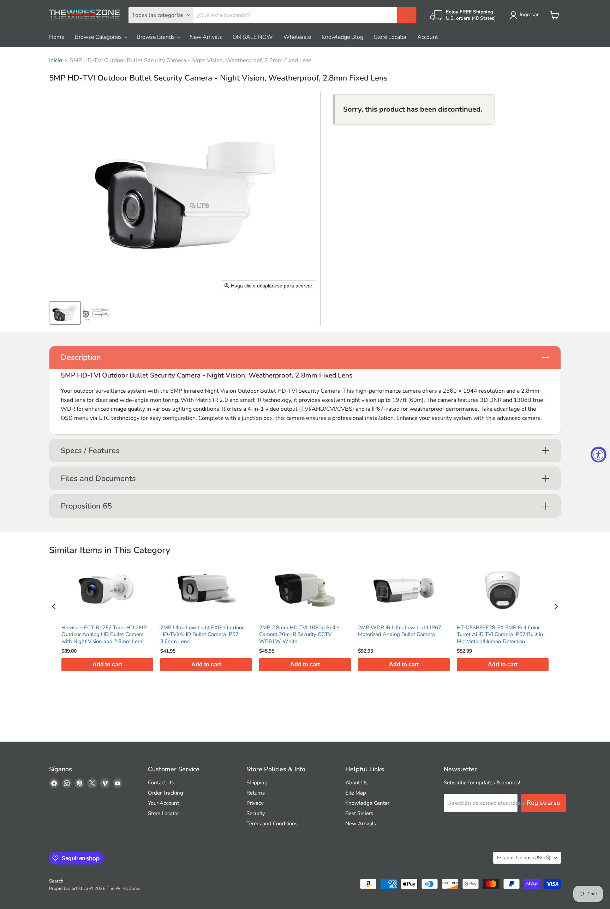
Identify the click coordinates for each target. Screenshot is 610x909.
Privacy (255, 803)
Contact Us (161, 782)
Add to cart (109, 664)
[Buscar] (406, 15)
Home (56, 37)
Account (427, 37)
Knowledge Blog (342, 37)
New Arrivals (206, 37)
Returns (255, 792)
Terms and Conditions (272, 823)
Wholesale (297, 37)
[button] (526, 15)
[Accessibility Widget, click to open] (598, 455)
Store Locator (390, 37)
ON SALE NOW (253, 37)
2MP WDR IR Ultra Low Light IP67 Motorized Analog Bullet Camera (302, 631)
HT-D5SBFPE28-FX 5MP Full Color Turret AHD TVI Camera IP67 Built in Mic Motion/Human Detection (403, 634)
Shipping (257, 782)
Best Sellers (359, 813)
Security (255, 813)
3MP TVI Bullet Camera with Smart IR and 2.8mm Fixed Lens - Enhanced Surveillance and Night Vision (503, 634)
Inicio (55, 60)
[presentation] (54, 606)
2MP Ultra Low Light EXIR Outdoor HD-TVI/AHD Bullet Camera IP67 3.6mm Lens (104, 634)
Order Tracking (165, 792)
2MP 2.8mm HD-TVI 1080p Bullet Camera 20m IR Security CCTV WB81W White (202, 634)
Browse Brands (156, 37)
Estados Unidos (523, 857)
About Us (356, 782)
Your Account (163, 803)
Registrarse (543, 802)
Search (56, 881)
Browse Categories (99, 37)
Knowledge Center (367, 803)
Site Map (355, 792)
